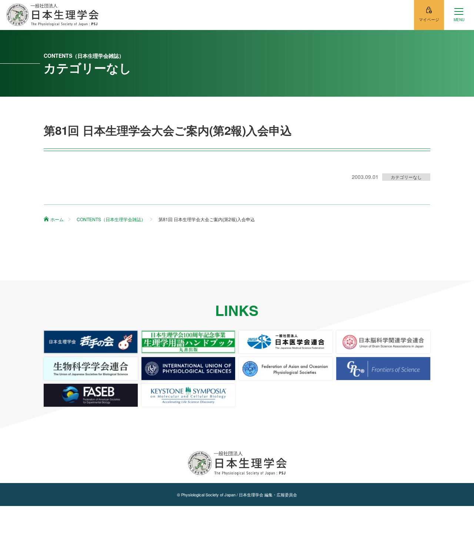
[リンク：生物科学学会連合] (90, 368)
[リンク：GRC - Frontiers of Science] (383, 368)
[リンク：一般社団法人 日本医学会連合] (286, 341)
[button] (459, 15)
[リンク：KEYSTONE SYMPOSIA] (188, 395)
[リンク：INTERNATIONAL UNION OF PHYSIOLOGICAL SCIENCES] (188, 368)
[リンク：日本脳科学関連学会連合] (383, 341)
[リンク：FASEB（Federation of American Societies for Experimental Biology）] (90, 395)
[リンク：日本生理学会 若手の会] (90, 341)
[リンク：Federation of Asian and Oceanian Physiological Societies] (286, 368)
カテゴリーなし (406, 177)
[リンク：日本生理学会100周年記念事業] (188, 341)
